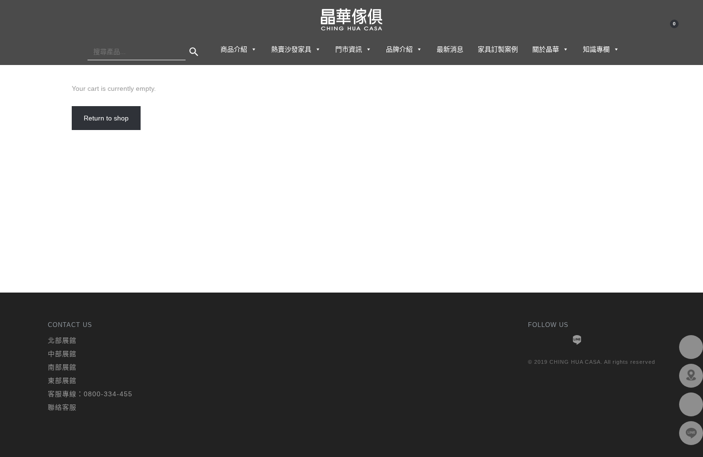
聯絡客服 (62, 407)
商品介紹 (233, 49)
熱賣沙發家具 (291, 49)
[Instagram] (598, 340)
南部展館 (62, 367)
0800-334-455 (108, 394)
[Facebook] (534, 340)
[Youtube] (555, 340)
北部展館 (62, 340)
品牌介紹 (399, 49)
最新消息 (450, 49)
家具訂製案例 (498, 49)
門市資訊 (348, 49)
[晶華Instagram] (691, 404)
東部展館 (62, 380)
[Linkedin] (577, 340)
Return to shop (106, 118)
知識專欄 (596, 49)
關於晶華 (545, 49)
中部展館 (62, 354)
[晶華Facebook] (691, 347)
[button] (253, 49)
